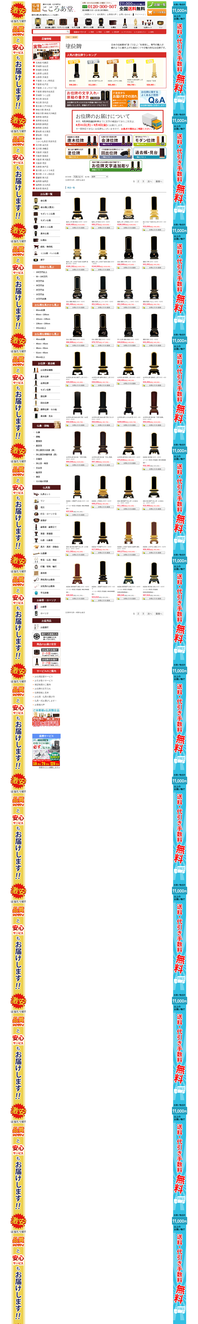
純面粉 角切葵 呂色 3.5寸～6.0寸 (153, 586)
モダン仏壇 (46, 220)
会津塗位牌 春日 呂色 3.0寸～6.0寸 (128, 457)
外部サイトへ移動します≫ (49, 767)
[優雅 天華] (154, 258)
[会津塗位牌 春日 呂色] (128, 453)
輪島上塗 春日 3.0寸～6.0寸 (101, 222)
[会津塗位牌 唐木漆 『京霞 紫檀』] (154, 413)
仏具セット (46, 494)
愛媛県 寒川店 (42, 177)
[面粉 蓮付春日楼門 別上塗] (77, 543)
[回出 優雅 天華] (128, 258)
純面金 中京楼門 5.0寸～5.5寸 (101, 547)
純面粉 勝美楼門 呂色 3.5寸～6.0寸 (128, 586)
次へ (150, 181)
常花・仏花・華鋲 (49, 560)
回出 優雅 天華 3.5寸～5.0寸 (126, 262)
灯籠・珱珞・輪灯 (49, 566)
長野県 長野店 (42, 117)
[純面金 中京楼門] (103, 543)
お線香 (44, 607)
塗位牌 (116, 32)
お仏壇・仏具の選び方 (45, 696)
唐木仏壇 (45, 233)
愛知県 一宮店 (42, 135)
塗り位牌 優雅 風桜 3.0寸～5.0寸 (128, 339)
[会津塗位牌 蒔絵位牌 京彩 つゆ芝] (77, 413)
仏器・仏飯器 (47, 540)
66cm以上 (40, 357)
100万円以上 (41, 272)
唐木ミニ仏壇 (47, 227)
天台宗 (39, 468)
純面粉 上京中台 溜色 (115, 81)
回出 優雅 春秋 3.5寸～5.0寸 (75, 339)
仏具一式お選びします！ (46, 701)
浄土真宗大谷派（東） (46, 450)
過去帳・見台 (47, 416)
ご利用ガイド (89, 14)
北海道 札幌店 (42, 62)
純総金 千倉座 (151, 81)
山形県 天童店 (42, 77)
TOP (68, 37)
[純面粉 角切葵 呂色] (154, 583)
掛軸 (38, 437)
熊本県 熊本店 (42, 188)
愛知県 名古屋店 (43, 131)
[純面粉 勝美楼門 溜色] (77, 583)
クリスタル (128, 32)
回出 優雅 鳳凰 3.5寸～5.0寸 (75, 301)
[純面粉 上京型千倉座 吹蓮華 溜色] (128, 543)
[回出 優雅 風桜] (103, 336)
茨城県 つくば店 (43, 95)
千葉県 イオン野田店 (45, 81)
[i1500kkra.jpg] (77, 374)
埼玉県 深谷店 (42, 99)
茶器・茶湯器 (47, 533)
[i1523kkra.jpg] (154, 374)
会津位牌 (45, 383)
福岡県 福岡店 (42, 181)
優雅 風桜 (72, 81)
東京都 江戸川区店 (44, 106)
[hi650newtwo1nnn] (154, 497)
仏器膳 (44, 553)
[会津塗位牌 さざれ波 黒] (128, 413)
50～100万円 (41, 276)
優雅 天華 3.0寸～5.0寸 (150, 262)
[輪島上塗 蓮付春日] (77, 218)
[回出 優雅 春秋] (77, 336)
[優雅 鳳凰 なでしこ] (128, 298)
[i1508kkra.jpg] (103, 374)
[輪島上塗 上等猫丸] (128, 218)
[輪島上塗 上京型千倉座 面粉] (103, 258)
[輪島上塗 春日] (103, 218)
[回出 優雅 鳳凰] (77, 298)
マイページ (139, 14)
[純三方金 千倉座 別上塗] (154, 218)
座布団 (44, 573)
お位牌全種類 (47, 370)
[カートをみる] (156, 15)
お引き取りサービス (44, 680)
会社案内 (101, 14)
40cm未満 (40, 339)
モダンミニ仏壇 (48, 214)
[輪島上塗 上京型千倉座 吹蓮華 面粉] (77, 258)
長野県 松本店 (42, 120)
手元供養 (45, 593)
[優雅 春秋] (154, 336)
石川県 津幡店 (42, 148)
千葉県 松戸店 (42, 84)
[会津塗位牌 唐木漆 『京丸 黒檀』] (103, 453)
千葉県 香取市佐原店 (45, 91)
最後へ (159, 181)
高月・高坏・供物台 (50, 547)
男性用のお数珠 (48, 579)
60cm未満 (40, 310)
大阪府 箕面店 (42, 156)
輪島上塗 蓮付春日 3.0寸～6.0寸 (76, 222)
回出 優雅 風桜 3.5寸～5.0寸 (101, 339)
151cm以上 (41, 328)
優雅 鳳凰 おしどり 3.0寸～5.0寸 (102, 301)
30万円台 (40, 285)
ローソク (45, 613)
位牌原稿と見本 (42, 692)
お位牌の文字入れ (43, 688)
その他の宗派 (42, 481)
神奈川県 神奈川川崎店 (46, 113)
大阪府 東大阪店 (43, 159)
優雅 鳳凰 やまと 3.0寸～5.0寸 (153, 301)
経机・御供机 (47, 246)
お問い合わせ (124, 14)
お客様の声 (112, 14)
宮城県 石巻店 (42, 70)
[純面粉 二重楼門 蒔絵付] (103, 583)
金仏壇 (44, 200)
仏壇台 (44, 240)
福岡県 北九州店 (43, 185)
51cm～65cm (42, 353)
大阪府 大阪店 (42, 152)
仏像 (38, 432)
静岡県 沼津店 (42, 128)
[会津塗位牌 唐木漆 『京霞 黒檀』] (77, 453)
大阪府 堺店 (41, 163)
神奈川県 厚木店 (43, 110)
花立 (43, 507)
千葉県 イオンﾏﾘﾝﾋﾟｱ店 (46, 88)
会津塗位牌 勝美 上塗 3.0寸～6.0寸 (128, 377)
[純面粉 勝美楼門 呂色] (128, 583)
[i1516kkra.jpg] (128, 374)
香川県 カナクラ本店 (45, 170)
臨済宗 (39, 472)
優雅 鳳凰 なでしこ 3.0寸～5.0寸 (128, 301)
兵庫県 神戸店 (42, 167)
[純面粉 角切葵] (154, 453)
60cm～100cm (42, 314)
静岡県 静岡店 (42, 124)
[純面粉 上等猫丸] (103, 497)
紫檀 (108, 32)
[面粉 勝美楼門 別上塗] (128, 497)
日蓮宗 (39, 459)
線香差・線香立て (49, 527)
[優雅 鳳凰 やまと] (154, 298)
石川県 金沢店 (42, 145)
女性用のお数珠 (48, 586)
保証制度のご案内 (43, 684)
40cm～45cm (42, 344)
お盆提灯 (45, 627)
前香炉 (44, 520)
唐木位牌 (45, 376)
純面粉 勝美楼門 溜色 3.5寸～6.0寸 (77, 586)
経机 (152, 32)
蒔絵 (100, 32)
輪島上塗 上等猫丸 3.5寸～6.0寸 (127, 222)
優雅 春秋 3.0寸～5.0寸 (150, 339)
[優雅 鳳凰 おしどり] (103, 298)
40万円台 (40, 281)
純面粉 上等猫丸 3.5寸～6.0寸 (101, 501)
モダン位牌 (46, 390)
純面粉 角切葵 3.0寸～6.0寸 (152, 457)
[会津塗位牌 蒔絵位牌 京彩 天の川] (103, 413)
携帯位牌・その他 (49, 409)
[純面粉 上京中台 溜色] (154, 543)
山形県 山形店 (42, 73)
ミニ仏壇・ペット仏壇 (49, 253)
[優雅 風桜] (128, 336)
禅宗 (38, 477)
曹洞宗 (39, 441)
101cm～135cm (43, 319)
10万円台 (40, 294)
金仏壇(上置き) (47, 207)
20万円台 (40, 290)
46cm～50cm (42, 348)
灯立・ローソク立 (49, 514)
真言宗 (39, 446)
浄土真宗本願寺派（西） (47, 454)
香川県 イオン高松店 (45, 174)
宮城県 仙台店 (42, 66)
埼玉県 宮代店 (42, 102)
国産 (92, 32)
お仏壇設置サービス (44, 676)
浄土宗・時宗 (42, 463)
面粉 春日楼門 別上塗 (95, 81)
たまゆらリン (141, 32)
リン (43, 501)
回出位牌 (45, 403)
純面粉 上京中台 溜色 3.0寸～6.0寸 (154, 547)
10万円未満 (41, 299)
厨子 (43, 260)
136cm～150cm (43, 323)
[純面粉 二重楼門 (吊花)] (77, 497)
